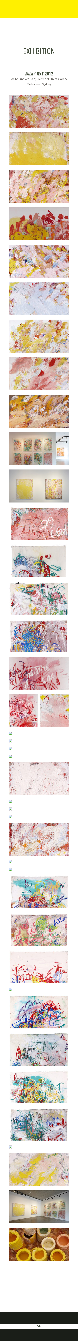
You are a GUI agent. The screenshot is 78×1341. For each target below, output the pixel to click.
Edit (39, 1326)
